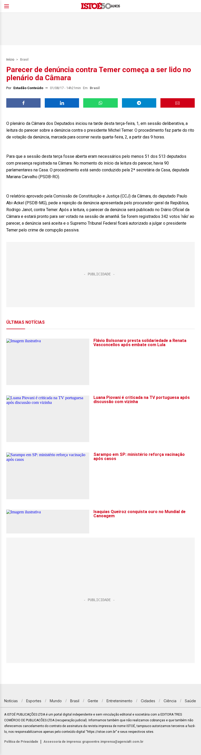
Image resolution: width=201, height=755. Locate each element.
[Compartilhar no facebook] (23, 103)
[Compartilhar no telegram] (139, 103)
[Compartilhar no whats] (100, 103)
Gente (93, 701)
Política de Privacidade (21, 742)
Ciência (170, 701)
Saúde (190, 701)
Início (10, 59)
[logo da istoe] (100, 6)
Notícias (11, 701)
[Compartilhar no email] (177, 103)
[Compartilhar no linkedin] (62, 103)
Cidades (148, 701)
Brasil (24, 59)
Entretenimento (119, 701)
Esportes (33, 701)
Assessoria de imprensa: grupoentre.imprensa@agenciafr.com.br (93, 742)
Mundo (56, 701)
